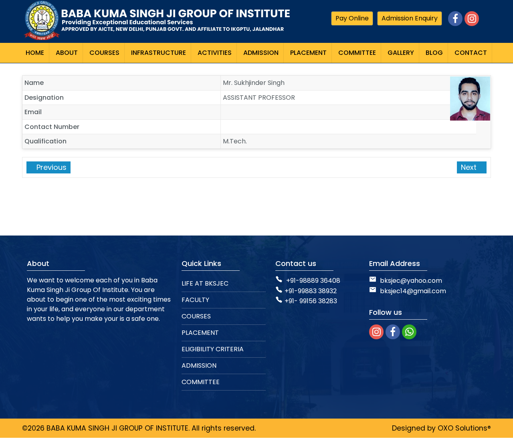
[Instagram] (472, 18)
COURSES (196, 316)
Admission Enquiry (410, 18)
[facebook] (393, 331)
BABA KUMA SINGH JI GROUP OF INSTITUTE (117, 428)
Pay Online (352, 18)
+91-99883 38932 (311, 291)
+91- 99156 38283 (311, 301)
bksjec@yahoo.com (411, 280)
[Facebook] (455, 18)
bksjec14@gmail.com (412, 291)
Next (470, 167)
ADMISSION (199, 365)
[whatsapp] (409, 331)
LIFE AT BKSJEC (205, 283)
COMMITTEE (201, 382)
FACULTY (195, 299)
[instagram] (376, 331)
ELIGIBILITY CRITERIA (213, 349)
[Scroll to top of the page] (501, 435)
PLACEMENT (200, 332)
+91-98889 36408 (313, 280)
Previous (50, 167)
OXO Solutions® (464, 428)
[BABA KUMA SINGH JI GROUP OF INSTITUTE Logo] (156, 21)
